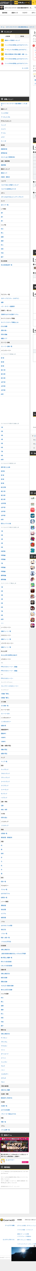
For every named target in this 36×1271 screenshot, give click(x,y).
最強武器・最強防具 (6, 837)
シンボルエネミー (6, 721)
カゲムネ (3, 1078)
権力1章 (3, 370)
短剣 (2, 853)
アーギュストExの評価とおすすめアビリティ (17, 49)
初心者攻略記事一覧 (6, 265)
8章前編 (3, 567)
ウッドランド (4, 769)
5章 (2, 443)
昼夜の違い (4, 330)
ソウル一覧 (4, 933)
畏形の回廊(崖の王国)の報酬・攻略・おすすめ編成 (17, 54)
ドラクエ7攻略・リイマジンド (25, 1230)
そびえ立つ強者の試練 (7, 985)
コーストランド (5, 781)
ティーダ (3, 141)
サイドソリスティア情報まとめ (9, 322)
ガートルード (4, 1054)
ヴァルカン (4, 1046)
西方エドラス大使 (6, 523)
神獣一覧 (3, 1122)
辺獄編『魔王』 (5, 698)
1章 (2, 427)
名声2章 (3, 386)
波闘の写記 (4, 753)
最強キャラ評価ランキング (12, 40)
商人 (2, 233)
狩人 (2, 245)
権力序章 (3, 487)
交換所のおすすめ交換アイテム (9, 314)
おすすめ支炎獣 (5, 1110)
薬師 (2, 241)
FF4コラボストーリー (7, 678)
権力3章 (3, 378)
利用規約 (19, 1220)
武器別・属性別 (5, 177)
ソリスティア (4, 825)
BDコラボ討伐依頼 (6, 961)
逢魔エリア (4, 338)
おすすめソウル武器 (6, 925)
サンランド (4, 793)
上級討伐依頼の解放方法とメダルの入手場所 (13, 953)
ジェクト (3, 129)
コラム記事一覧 (5, 1130)
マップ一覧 (4, 761)
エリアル (3, 913)
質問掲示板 (4, 153)
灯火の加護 (4, 326)
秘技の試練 (4, 977)
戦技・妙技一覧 (5, 937)
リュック (3, 125)
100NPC (3, 737)
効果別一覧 (4, 897)
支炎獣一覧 (4, 1106)
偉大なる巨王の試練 (6, 990)
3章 (2, 435)
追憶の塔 (3, 725)
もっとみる (25, 68)
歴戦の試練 (4, 981)
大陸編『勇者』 (5, 694)
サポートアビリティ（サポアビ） (10, 298)
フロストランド (5, 773)
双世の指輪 (4, 334)
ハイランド (4, 797)
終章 (2, 394)
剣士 (2, 229)
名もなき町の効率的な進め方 (9, 655)
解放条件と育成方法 (6, 1098)
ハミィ (3, 1070)
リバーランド (4, 789)
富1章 (2, 358)
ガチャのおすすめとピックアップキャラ (12, 197)
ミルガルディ (4, 1074)
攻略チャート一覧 (6, 631)
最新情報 (4, 13)
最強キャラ (15, 13)
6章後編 (3, 559)
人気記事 (7, 36)
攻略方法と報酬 (5, 1090)
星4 (2, 217)
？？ (2, 623)
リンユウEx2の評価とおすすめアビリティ (16, 45)
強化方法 (3, 929)
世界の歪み (4, 817)
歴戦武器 (3, 905)
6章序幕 (3, 551)
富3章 (2, 366)
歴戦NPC (3, 733)
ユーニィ (3, 1058)
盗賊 (2, 237)
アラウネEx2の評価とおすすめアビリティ (16, 59)
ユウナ (3, 137)
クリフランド (4, 785)
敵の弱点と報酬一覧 (6, 957)
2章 (2, 431)
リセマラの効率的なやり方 (8, 189)
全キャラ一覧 (4, 205)
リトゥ (3, 1050)
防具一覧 (3, 881)
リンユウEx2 (4, 113)
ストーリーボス (5, 713)
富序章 (3, 471)
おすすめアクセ (5, 893)
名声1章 (3, 382)
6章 (2, 447)
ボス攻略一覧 (4, 706)
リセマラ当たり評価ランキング (9, 185)
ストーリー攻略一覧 (6, 346)
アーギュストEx (5, 117)
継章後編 (3, 579)
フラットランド (5, 777)
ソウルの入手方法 (6, 941)
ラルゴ (3, 1066)
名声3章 (3, 390)
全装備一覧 (4, 833)
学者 (2, 253)
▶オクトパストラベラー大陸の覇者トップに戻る (14, 104)
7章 (2, 451)
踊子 (2, 257)
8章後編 (3, 571)
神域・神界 (4, 809)
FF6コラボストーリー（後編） (9, 671)
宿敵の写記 (4, 749)
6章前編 (3, 555)
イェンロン (4, 1062)
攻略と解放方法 (5, 949)
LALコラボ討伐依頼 (6, 965)
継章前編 (3, 575)
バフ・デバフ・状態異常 (8, 306)
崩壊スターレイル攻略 (23, 1234)
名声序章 (3, 503)
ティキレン (4, 1038)
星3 (2, 221)
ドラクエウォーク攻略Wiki (24, 1236)
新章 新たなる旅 (5, 467)
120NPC (3, 741)
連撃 (2, 302)
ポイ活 (11, 2)
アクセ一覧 (4, 889)
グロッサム (4, 1042)
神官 (2, 249)
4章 (2, 439)
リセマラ (24, 13)
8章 (2, 455)
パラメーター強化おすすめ (8, 1114)
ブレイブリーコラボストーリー (9, 686)
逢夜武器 (3, 917)
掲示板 (22, 36)
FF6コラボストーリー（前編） (9, 667)
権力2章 (3, 374)
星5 (2, 213)
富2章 (2, 362)
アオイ (3, 1082)
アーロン (3, 133)
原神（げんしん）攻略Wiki (24, 1240)
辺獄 (2, 805)
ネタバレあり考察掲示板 (8, 157)
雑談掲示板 (4, 149)
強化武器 (3, 909)
